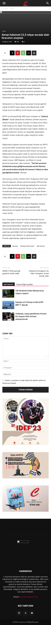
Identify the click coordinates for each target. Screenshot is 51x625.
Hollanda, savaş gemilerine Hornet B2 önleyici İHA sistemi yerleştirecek (30, 316)
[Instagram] (19, 613)
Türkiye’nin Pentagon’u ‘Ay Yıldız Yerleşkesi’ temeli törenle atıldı (39, 273)
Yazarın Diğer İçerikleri (24, 284)
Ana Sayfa (4, 9)
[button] (4, 3)
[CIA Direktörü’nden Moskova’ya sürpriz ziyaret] (8, 293)
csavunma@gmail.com (29, 597)
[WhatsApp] (23, 53)
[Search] (47, 3)
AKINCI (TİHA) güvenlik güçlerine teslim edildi (11, 272)
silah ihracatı (40, 246)
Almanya (15, 246)
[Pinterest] (17, 53)
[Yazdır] (34, 53)
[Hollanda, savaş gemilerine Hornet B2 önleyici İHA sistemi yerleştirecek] (8, 316)
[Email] (28, 53)
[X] (12, 53)
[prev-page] (3, 325)
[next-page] (7, 325)
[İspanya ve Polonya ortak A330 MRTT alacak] (8, 305)
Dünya (12, 9)
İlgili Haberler (8, 284)
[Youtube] (32, 613)
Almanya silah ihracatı (27, 246)
